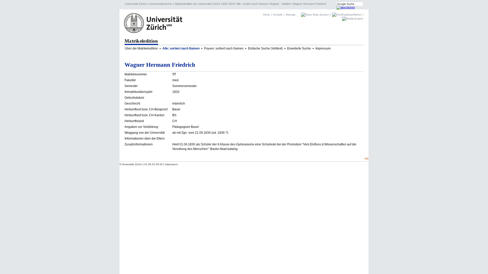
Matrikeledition (141, 41)
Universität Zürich (136, 3)
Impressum (323, 48)
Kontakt (277, 14)
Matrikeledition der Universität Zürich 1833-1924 (204, 3)
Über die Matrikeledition (141, 48)
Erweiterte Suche (299, 48)
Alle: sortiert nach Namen (251, 3)
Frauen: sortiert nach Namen (223, 48)
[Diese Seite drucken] (315, 14)
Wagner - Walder (280, 3)
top (367, 158)
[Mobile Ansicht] (352, 18)
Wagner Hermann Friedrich (309, 3)
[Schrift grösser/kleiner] (347, 14)
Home (266, 14)
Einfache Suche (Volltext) (265, 48)
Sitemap (290, 14)
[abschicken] (346, 7)
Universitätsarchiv (161, 3)
